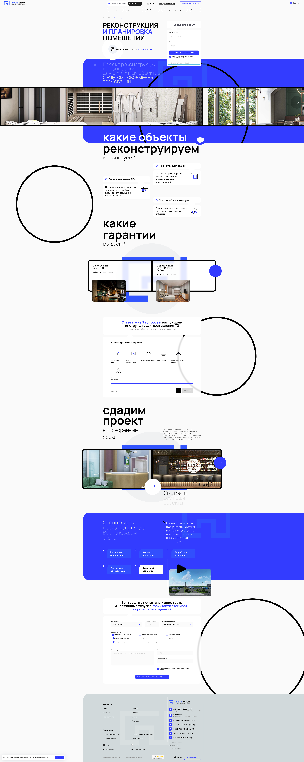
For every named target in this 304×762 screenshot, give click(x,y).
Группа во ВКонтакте (139, 749)
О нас (105, 709)
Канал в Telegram (110, 749)
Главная (105, 18)
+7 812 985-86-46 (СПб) (184, 720)
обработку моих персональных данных (182, 56)
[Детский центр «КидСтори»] (117, 469)
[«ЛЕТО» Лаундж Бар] (187, 469)
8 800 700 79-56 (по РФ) (184, 729)
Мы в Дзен (108, 745)
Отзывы (135, 709)
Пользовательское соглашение (133, 757)
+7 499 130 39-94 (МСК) (184, 724)
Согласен (59, 757)
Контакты (135, 721)
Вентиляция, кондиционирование (151, 642)
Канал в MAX (137, 745)
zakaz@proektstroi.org (167, 4)
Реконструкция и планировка (143, 734)
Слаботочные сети (174, 634)
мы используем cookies (41, 757)
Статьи (134, 717)
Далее (186, 390)
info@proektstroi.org (183, 737)
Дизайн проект (137, 738)
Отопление (144, 638)
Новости (135, 713)
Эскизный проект (109, 738)
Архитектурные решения (121, 638)
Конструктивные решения (122, 642)
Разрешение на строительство (123, 634)
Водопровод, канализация (149, 634)
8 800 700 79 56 (135, 4)
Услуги (111, 18)
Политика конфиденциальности (111, 757)
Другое (171, 638)
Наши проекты (108, 717)
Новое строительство (111, 734)
